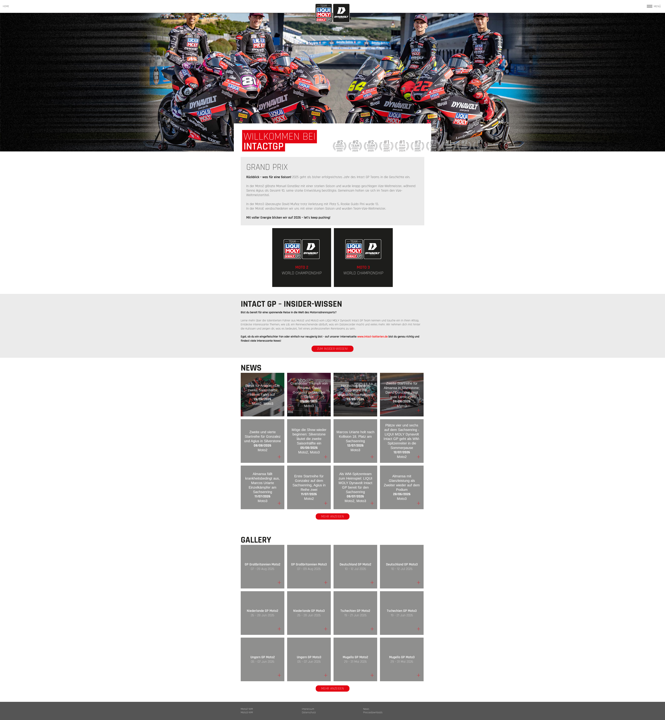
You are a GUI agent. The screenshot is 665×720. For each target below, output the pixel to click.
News (366, 709)
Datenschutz (309, 712)
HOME (6, 6)
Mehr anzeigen (332, 516)
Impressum (308, 709)
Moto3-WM (247, 712)
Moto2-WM (247, 709)
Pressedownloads (373, 712)
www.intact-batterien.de (372, 337)
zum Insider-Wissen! (332, 348)
